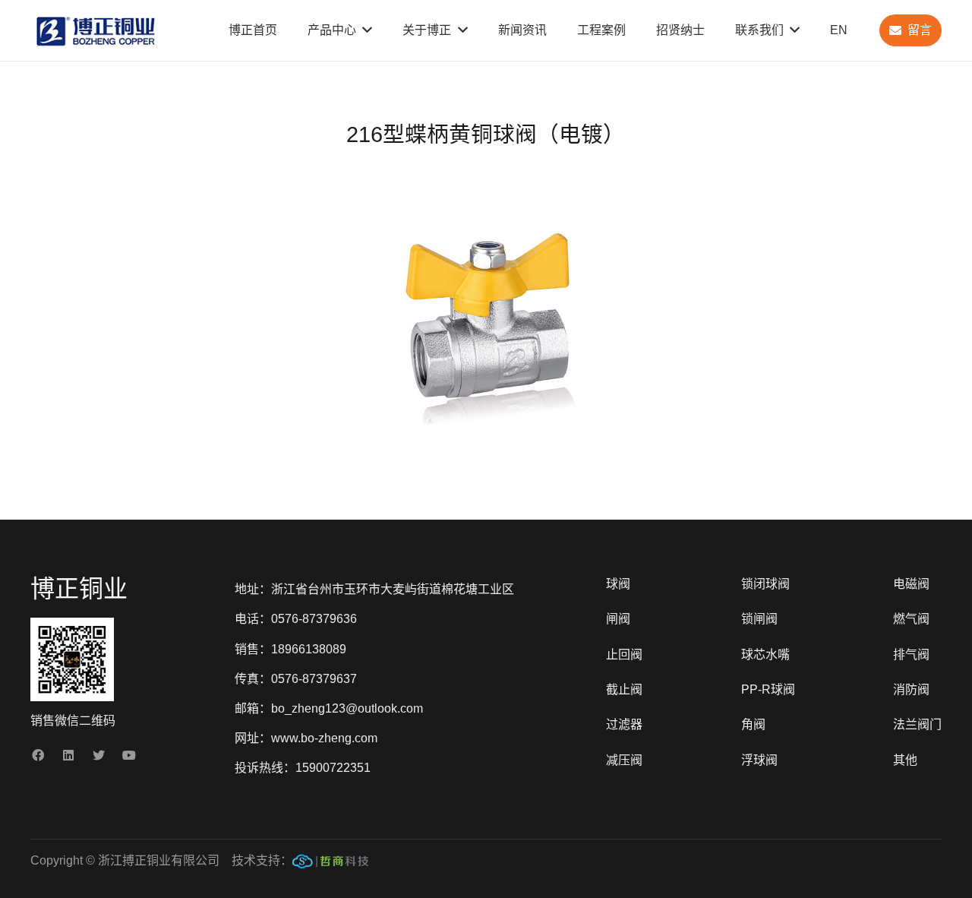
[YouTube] (129, 755)
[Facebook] (38, 755)
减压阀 (624, 760)
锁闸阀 (759, 618)
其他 (905, 760)
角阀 (753, 724)
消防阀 (911, 689)
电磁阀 (911, 583)
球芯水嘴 (765, 654)
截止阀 (624, 689)
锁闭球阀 (765, 583)
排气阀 (911, 654)
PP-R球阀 (768, 689)
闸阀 (618, 618)
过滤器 (624, 724)
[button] (601, 203)
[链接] (330, 864)
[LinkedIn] (68, 755)
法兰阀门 (917, 724)
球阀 (618, 583)
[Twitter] (99, 755)
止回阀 (624, 654)
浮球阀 (759, 760)
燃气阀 (911, 618)
